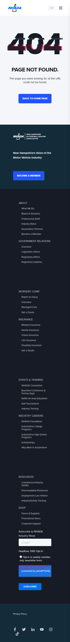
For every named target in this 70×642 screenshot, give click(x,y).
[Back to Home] (14, 7)
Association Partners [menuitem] (32, 229)
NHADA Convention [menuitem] (31, 385)
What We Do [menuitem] (27, 208)
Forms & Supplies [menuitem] (30, 513)
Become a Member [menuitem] (31, 234)
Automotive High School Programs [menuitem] (34, 436)
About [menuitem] (23, 203)
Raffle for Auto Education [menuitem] (34, 398)
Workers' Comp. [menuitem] (29, 291)
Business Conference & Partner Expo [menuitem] (33, 392)
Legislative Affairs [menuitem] (30, 251)
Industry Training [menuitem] (29, 408)
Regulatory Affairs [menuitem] (30, 257)
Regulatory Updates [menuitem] (31, 262)
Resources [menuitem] (26, 476)
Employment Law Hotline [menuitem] (34, 495)
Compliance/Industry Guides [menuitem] (32, 484)
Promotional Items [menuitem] (31, 518)
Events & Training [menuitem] (31, 379)
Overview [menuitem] (26, 246)
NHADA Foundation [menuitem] (31, 421)
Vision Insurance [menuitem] (30, 335)
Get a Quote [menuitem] (27, 312)
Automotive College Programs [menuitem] (31, 428)
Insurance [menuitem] (26, 319)
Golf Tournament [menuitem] (30, 403)
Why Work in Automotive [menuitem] (34, 447)
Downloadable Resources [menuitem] (34, 490)
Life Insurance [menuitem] (28, 340)
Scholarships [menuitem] (28, 442)
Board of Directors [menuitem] (30, 213)
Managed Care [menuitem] (29, 307)
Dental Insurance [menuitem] (30, 330)
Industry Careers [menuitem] (31, 415)
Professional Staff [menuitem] (30, 218)
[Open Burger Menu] (60, 8)
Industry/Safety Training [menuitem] (33, 500)
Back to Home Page (35, 98)
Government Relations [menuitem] (34, 241)
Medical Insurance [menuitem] (30, 324)
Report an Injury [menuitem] (29, 297)
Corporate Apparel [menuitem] (31, 523)
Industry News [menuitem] (28, 223)
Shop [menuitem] (22, 507)
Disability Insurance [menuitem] (31, 345)
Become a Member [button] (29, 175)
